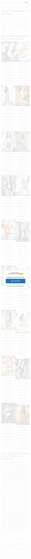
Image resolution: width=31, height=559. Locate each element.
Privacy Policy (20, 286)
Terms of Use (12, 286)
